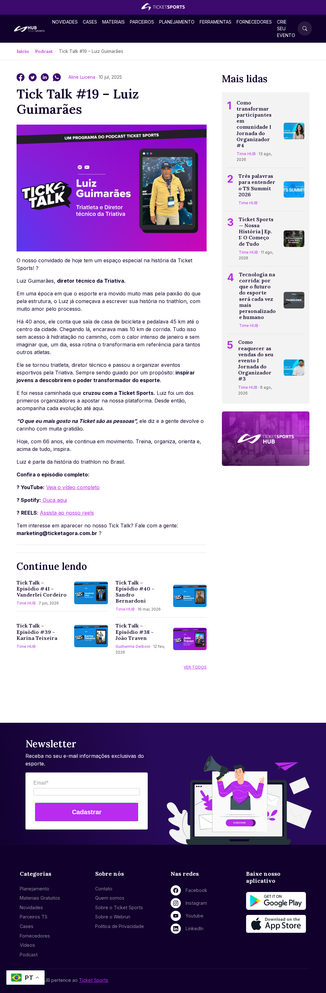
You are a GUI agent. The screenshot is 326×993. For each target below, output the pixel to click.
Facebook (196, 890)
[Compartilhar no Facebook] (21, 77)
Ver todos (195, 667)
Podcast (44, 51)
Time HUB (26, 603)
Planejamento (177, 22)
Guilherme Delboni (133, 646)
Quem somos (109, 898)
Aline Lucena (82, 77)
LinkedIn (194, 928)
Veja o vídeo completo (73, 487)
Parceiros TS (33, 916)
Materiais (113, 22)
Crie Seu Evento (286, 28)
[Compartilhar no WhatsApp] (57, 77)
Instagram (196, 903)
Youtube (194, 915)
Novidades (65, 22)
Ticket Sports (93, 980)
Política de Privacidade (119, 926)
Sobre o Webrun (112, 916)
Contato (103, 888)
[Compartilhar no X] (33, 77)
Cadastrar (87, 811)
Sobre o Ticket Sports (119, 907)
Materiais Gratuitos (40, 898)
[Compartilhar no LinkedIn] (45, 77)
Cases (90, 22)
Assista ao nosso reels (67, 513)
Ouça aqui (55, 500)
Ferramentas (215, 22)
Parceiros (142, 22)
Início (23, 51)
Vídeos (27, 945)
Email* (40, 783)
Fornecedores (254, 22)
